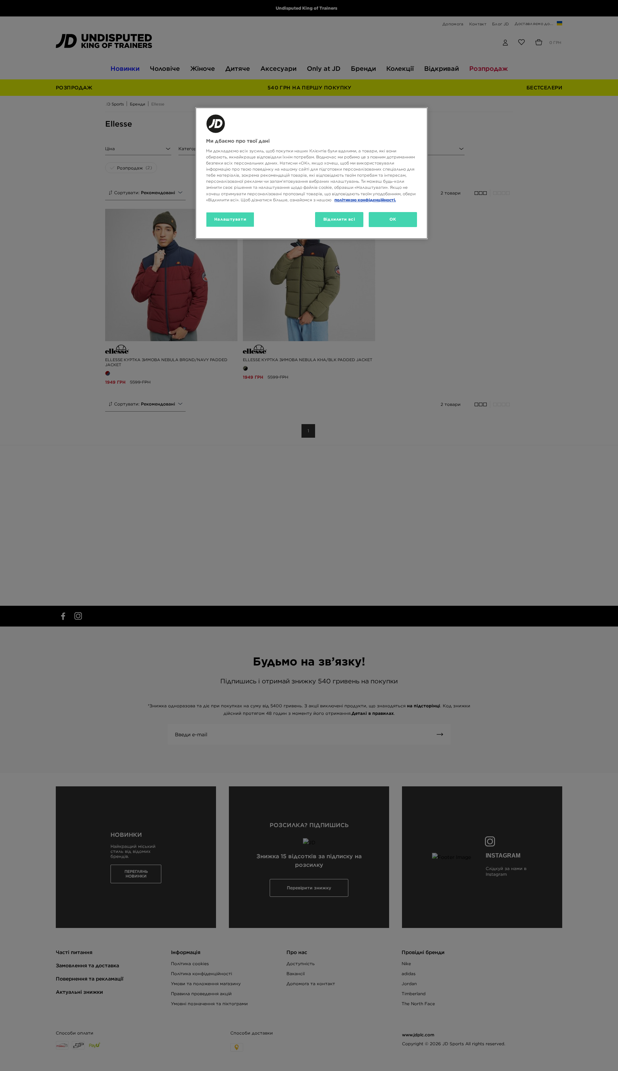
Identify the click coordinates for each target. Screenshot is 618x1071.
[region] (311, 173)
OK (392, 219)
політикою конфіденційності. (365, 199)
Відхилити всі (339, 219)
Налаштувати (230, 219)
